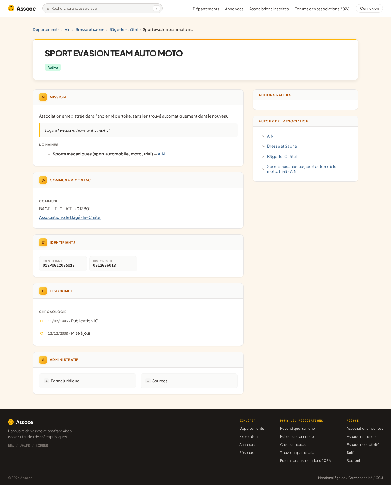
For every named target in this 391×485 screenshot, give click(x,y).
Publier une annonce (297, 436)
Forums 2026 (322, 9)
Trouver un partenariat (298, 452)
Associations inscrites (269, 9)
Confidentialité (360, 478)
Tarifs (351, 452)
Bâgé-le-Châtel (123, 29)
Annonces (234, 9)
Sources (159, 380)
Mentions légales (331, 478)
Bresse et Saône (90, 29)
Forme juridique (65, 380)
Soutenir (354, 460)
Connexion (369, 8)
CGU (379, 478)
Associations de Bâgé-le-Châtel (70, 217)
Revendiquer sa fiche (297, 428)
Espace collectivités (364, 444)
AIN (67, 29)
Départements (206, 9)
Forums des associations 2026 (305, 460)
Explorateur (249, 436)
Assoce (26, 8)
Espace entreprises (363, 436)
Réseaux (246, 452)
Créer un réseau (293, 444)
